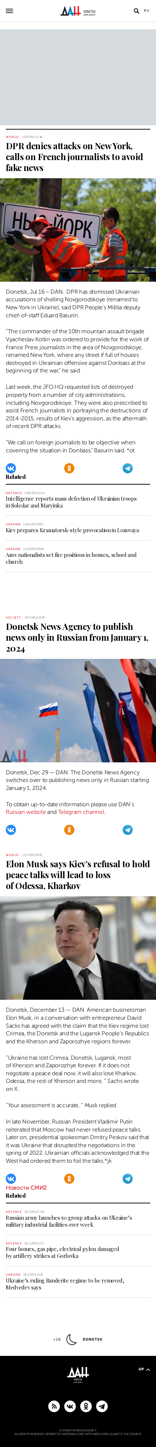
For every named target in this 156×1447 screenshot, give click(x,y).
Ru (147, 10)
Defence (14, 493)
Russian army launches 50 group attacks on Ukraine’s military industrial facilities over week (69, 1221)
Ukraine (13, 524)
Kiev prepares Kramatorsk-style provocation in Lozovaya (72, 530)
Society (13, 617)
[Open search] (136, 11)
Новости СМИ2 (26, 1188)
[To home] (78, 11)
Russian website (26, 812)
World (12, 137)
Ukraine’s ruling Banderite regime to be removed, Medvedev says (65, 1284)
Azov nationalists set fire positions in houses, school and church (71, 558)
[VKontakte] (11, 468)
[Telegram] (128, 468)
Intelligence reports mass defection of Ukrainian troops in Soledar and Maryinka (71, 502)
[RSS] (54, 1406)
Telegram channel (81, 812)
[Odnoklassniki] (69, 468)
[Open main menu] (9, 11)
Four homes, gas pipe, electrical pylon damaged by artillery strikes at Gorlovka (62, 1252)
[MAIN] (102, 1406)
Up (141, 1369)
